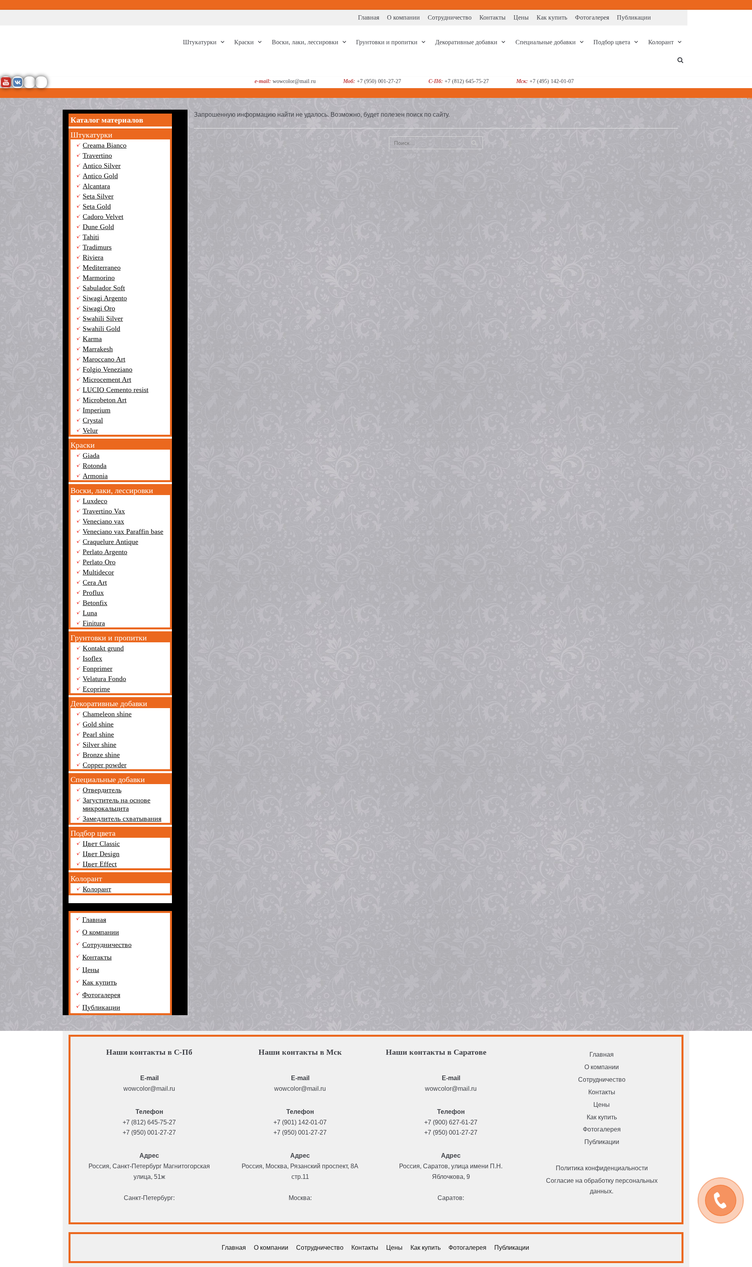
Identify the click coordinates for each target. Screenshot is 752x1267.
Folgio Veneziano (107, 369)
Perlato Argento (105, 552)
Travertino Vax (104, 511)
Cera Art (95, 582)
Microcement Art (107, 379)
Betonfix (95, 603)
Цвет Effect (100, 864)
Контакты (492, 17)
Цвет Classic (101, 844)
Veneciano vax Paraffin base (123, 531)
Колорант (86, 878)
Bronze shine (101, 755)
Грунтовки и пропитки (108, 637)
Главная (368, 17)
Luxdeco (95, 501)
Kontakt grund (103, 648)
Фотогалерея (592, 17)
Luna (90, 613)
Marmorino (99, 278)
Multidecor (98, 572)
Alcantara (96, 186)
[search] (680, 60)
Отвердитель (102, 790)
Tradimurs (97, 247)
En (749, 97)
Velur (90, 430)
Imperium (96, 410)
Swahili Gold (101, 329)
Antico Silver (102, 166)
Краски (82, 445)
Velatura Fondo (104, 679)
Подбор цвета (93, 833)
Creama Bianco (105, 145)
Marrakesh (98, 349)
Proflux (93, 592)
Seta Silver (98, 196)
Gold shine (98, 724)
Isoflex (92, 658)
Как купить (552, 17)
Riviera (93, 257)
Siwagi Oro (99, 308)
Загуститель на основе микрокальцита (116, 804)
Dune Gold (98, 227)
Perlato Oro (99, 562)
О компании (403, 17)
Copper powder (105, 765)
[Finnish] (738, 3)
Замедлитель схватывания (122, 818)
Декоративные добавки (108, 703)
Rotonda (95, 466)
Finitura (94, 623)
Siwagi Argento (105, 298)
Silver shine (99, 744)
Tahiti (91, 237)
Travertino (97, 155)
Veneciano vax (103, 521)
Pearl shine (98, 734)
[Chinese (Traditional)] (729, 3)
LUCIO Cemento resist (115, 390)
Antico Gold (100, 176)
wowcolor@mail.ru (149, 1088)
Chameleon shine (107, 714)
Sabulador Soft (104, 288)
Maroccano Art (104, 359)
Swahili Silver (103, 318)
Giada (91, 455)
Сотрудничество (450, 17)
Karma (92, 339)
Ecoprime (96, 689)
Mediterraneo (102, 267)
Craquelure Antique (110, 542)
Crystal (93, 420)
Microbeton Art (105, 400)
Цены (521, 17)
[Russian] (747, 3)
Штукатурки (91, 134)
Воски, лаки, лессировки (111, 490)
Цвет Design (101, 854)
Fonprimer (97, 668)
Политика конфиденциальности (602, 1168)
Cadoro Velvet (103, 217)
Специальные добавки (107, 779)
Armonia (95, 476)
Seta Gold (97, 206)
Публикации (634, 17)
